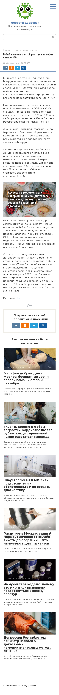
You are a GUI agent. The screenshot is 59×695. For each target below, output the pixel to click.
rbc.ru (19, 298)
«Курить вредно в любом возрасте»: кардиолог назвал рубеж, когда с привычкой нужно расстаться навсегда (28, 432)
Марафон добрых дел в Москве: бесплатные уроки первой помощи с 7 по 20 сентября (26, 378)
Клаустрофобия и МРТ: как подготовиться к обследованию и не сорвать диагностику (27, 485)
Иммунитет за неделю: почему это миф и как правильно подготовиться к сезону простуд (29, 589)
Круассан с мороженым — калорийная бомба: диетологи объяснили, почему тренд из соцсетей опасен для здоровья (28, 199)
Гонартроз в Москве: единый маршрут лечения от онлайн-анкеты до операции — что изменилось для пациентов (27, 538)
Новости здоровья (25, 22)
